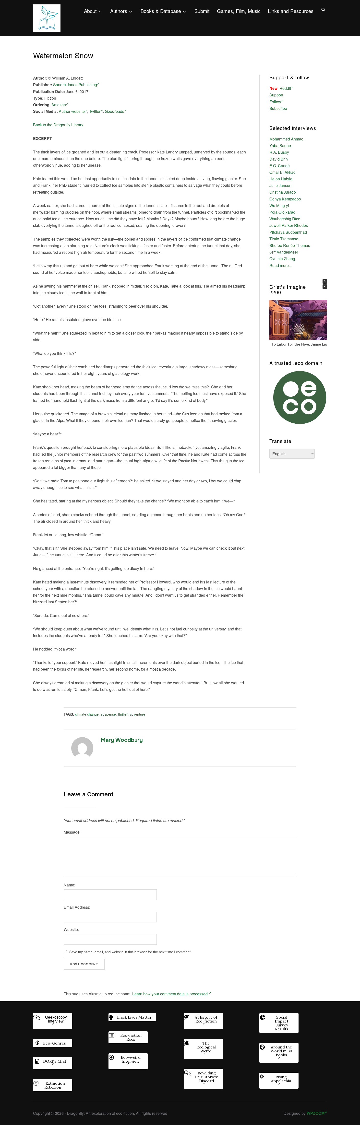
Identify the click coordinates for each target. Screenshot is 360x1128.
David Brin (278, 159)
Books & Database (161, 10)
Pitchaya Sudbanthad (288, 232)
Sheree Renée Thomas (289, 245)
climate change (87, 714)
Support (276, 95)
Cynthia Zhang (282, 258)
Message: (72, 832)
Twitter (94, 111)
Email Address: (77, 907)
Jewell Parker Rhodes (288, 225)
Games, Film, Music (239, 10)
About (90, 10)
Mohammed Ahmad (286, 139)
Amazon (58, 104)
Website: (71, 929)
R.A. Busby (279, 152)
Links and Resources (290, 10)
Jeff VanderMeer (283, 252)
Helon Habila (280, 179)
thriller (122, 714)
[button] (325, 281)
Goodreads (114, 111)
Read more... (280, 265)
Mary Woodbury (122, 740)
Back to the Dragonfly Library (58, 125)
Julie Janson (280, 185)
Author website (72, 111)
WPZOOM (315, 1113)
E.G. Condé (279, 165)
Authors (118, 10)
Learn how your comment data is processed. (170, 994)
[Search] (323, 9)
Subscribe (278, 108)
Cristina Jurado (282, 192)
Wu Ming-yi (279, 205)
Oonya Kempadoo (285, 199)
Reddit (285, 88)
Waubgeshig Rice (284, 218)
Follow (275, 102)
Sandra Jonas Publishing (75, 84)
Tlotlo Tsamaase (283, 239)
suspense (108, 714)
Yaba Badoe (280, 145)
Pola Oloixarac (282, 212)
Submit (202, 10)
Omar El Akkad (282, 172)
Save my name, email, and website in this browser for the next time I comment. (130, 951)
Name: (69, 885)
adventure (137, 714)
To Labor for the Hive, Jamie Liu (299, 344)
